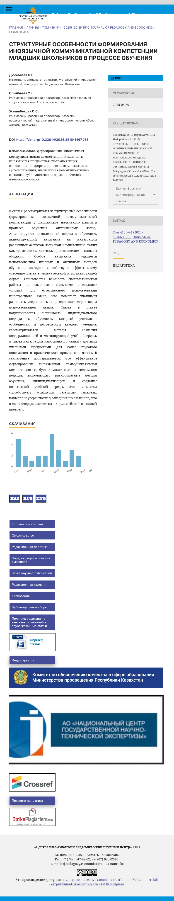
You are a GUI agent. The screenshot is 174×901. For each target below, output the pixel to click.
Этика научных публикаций (32, 573)
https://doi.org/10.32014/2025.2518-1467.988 (52, 139)
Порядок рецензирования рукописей (31, 559)
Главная (16, 27)
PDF (117, 78)
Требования (21, 596)
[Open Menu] (9, 9)
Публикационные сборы (29, 607)
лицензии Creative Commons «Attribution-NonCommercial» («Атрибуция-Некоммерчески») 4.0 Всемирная (104, 881)
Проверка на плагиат (27, 800)
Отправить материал (27, 524)
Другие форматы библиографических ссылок (130, 195)
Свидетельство (23, 535)
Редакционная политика (30, 547)
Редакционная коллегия (29, 584)
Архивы (33, 27)
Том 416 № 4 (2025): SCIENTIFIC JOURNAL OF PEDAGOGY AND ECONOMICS (97, 27)
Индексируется (23, 660)
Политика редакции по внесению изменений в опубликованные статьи (29, 622)
